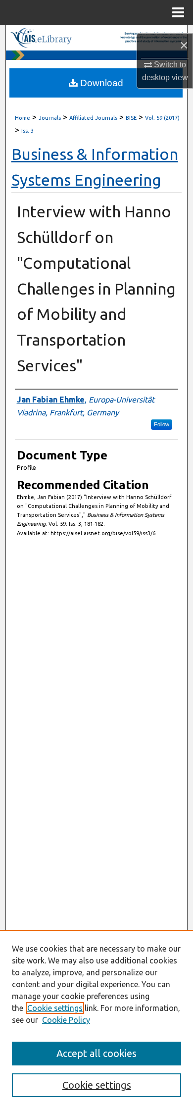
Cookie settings (55, 1008)
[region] (96, 1019)
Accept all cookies (96, 1053)
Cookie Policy (66, 1019)
